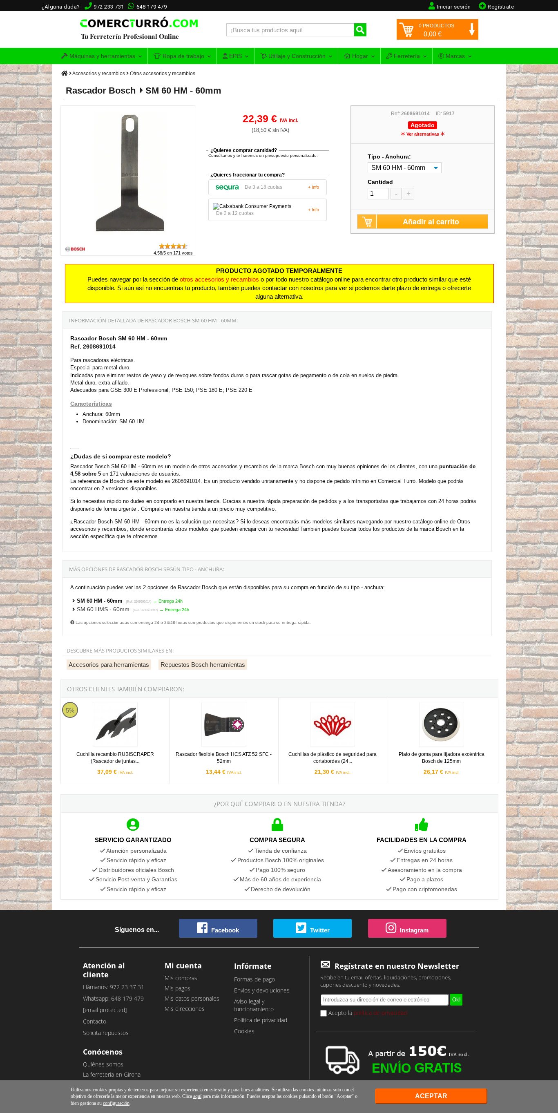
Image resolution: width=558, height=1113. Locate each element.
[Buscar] (360, 29)
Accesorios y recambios (98, 73)
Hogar (359, 56)
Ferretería (406, 56)
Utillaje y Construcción (296, 56)
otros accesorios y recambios (219, 279)
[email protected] (105, 1010)
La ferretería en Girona (112, 1074)
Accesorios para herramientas (109, 664)
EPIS (235, 56)
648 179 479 (151, 7)
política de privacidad (380, 1013)
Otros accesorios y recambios (162, 73)
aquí (197, 1096)
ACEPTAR (431, 1096)
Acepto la (367, 1013)
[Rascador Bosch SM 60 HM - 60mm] (128, 238)
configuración (116, 1103)
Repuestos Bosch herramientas (203, 664)
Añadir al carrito (431, 221)
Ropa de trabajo (182, 56)
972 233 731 (109, 7)
